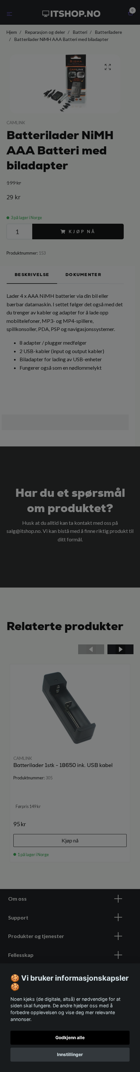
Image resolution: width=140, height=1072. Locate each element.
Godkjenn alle (70, 1037)
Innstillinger (70, 1054)
